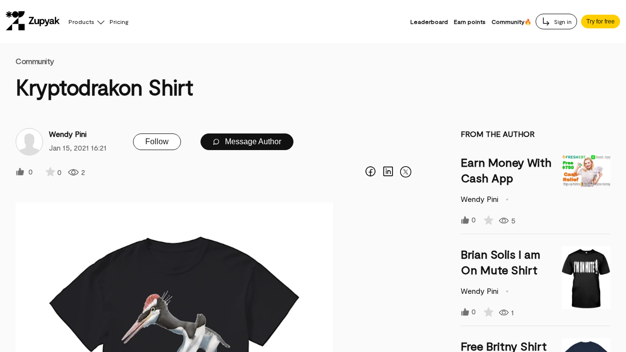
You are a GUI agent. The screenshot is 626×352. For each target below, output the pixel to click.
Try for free (600, 21)
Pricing (119, 21)
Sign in (562, 21)
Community (35, 61)
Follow (157, 141)
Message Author (252, 141)
